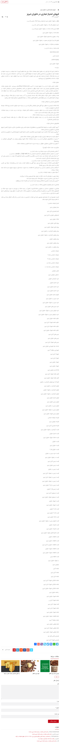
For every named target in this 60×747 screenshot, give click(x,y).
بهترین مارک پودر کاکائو (54, 673)
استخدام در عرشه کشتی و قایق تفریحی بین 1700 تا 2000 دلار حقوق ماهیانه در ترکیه (33, 736)
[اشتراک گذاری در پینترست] (14, 650)
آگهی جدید (4, 2)
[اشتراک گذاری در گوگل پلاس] (28, 650)
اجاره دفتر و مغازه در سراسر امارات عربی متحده (38, 732)
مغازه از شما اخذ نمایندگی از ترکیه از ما (46, 739)
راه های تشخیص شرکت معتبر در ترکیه (12, 673)
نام (58, 701)
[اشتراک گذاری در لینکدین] (17, 650)
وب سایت (57, 714)
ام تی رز (55, 2)
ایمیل (57, 708)
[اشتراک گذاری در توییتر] (31, 650)
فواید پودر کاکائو (36, 673)
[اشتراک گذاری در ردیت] (21, 650)
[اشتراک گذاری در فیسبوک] (24, 650)
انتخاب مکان (48, 2)
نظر (58, 684)
